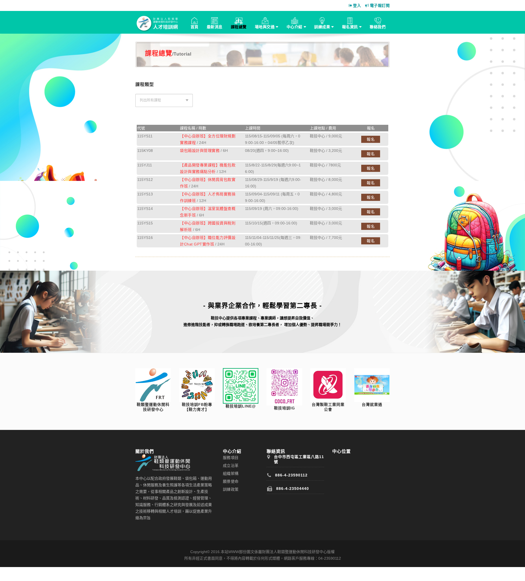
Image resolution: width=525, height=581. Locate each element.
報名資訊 (350, 27)
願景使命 (231, 481)
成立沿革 (231, 465)
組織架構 (231, 473)
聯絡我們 (378, 27)
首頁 (195, 27)
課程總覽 (239, 27)
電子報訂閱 (380, 5)
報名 (371, 139)
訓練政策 (231, 489)
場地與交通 (265, 27)
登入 (357, 5)
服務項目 (231, 457)
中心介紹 (294, 27)
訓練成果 (322, 27)
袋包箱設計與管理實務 (200, 150)
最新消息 (215, 27)
